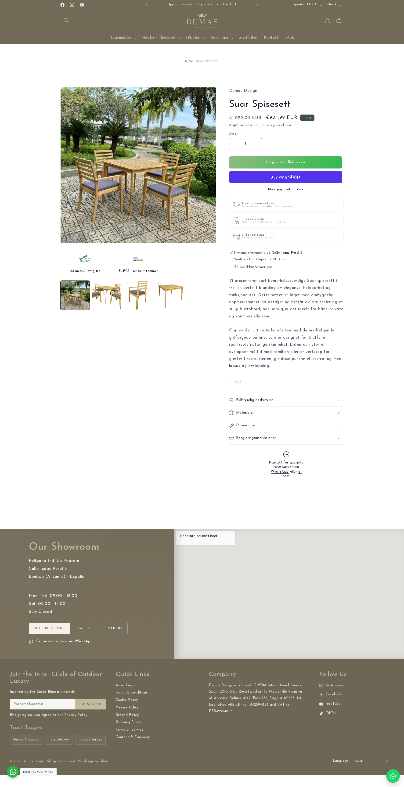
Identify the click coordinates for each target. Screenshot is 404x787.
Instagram (334, 685)
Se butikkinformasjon (253, 267)
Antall (233, 134)
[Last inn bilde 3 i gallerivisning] (138, 295)
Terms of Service (130, 730)
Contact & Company (133, 737)
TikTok (331, 713)
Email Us (114, 628)
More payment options (285, 189)
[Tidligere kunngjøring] (147, 5)
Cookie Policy (127, 700)
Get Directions (49, 628)
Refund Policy (127, 715)
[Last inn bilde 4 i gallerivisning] (169, 295)
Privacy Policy (127, 707)
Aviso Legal (126, 685)
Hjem (189, 61)
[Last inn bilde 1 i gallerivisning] (75, 295)
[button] (66, 20)
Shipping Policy (128, 722)
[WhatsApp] (393, 776)
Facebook (334, 694)
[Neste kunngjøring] (257, 5)
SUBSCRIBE (90, 704)
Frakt (260, 125)
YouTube (333, 704)
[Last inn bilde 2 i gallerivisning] (106, 295)
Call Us (85, 628)
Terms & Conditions (132, 692)
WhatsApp (280, 471)
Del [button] (238, 382)
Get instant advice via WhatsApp (64, 641)
